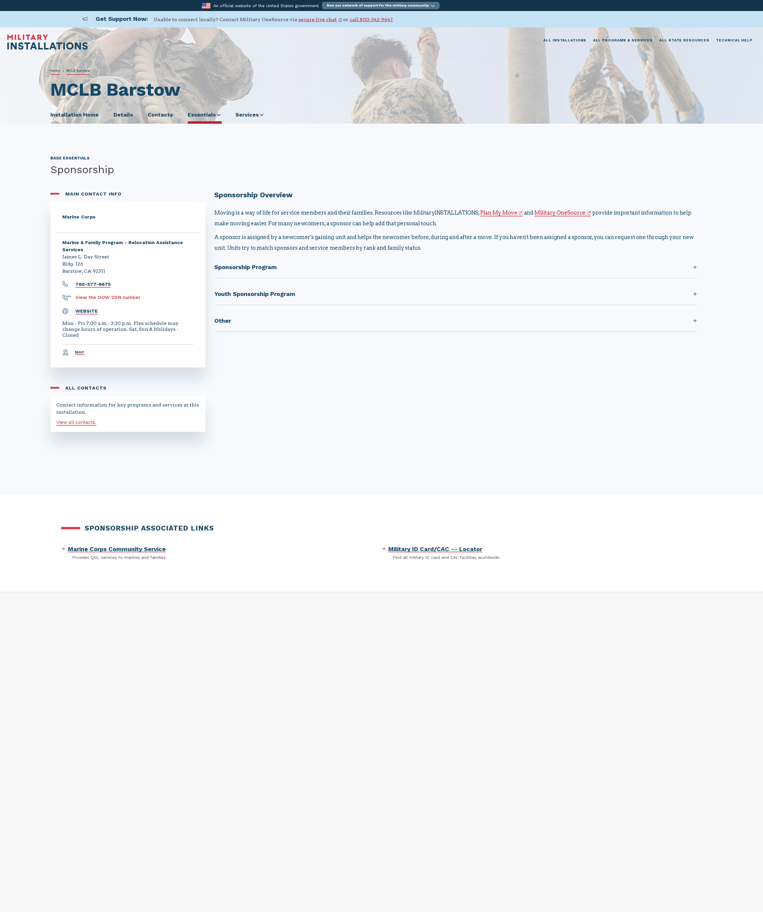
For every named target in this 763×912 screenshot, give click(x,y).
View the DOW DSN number (107, 297)
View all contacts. (76, 422)
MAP (80, 352)
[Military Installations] (47, 48)
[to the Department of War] (206, 5)
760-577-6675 (93, 284)
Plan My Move (498, 213)
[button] (381, 5)
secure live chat (317, 19)
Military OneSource (560, 213)
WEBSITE (86, 311)
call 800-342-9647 (371, 19)
